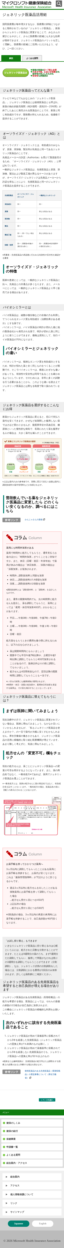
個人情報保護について (21, 1194)
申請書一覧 (12, 1147)
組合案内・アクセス (16, 1163)
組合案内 (15, 1176)
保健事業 (11, 1139)
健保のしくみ (13, 1123)
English (42, 1223)
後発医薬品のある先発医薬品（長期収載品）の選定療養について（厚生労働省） (42, 1074)
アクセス (15, 1185)
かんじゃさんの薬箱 (34, 519)
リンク (13, 1203)
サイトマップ (17, 1212)
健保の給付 (12, 1131)
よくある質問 (13, 1154)
